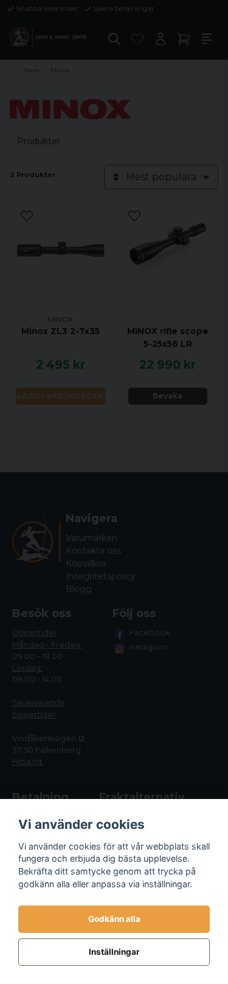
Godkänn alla (114, 919)
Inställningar (114, 952)
